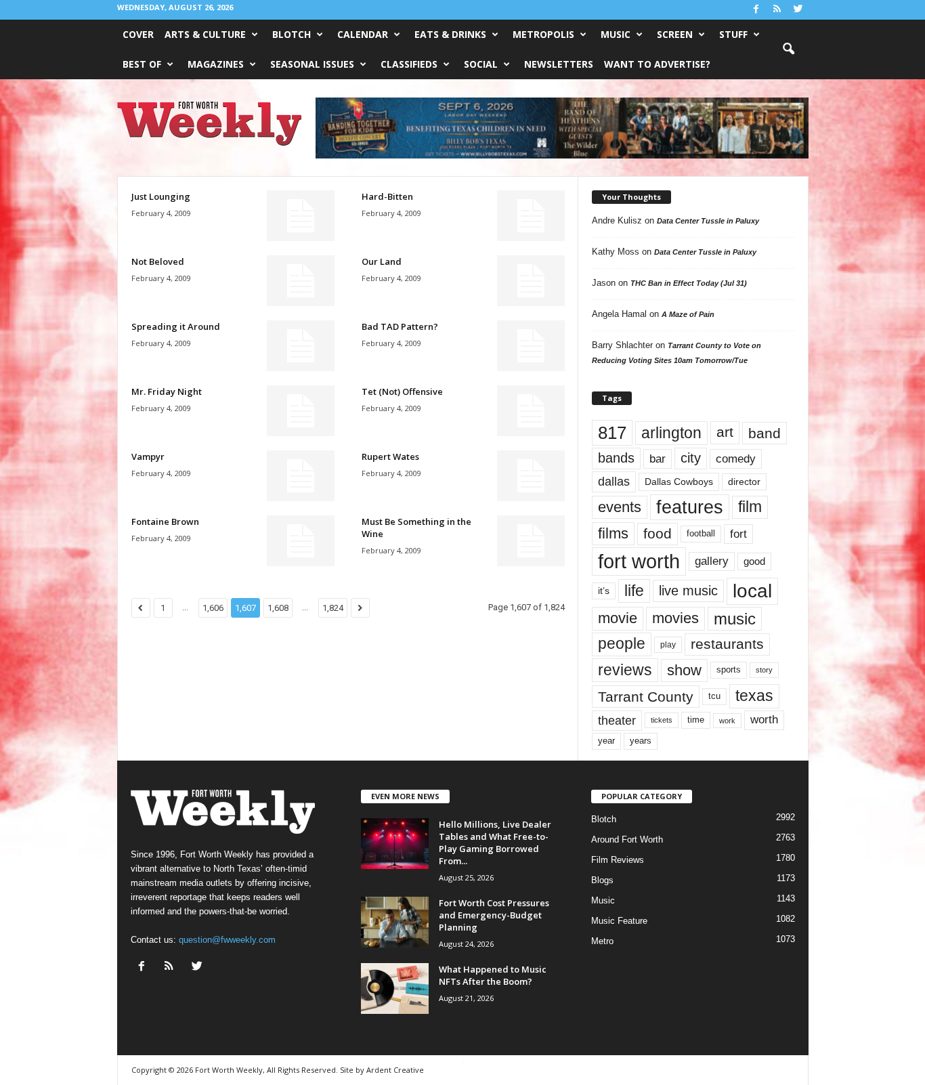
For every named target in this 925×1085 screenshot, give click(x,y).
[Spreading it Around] (301, 345)
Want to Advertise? (657, 64)
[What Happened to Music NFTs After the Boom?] (395, 988)
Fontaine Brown (165, 521)
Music (615, 34)
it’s (603, 591)
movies (675, 618)
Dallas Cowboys (679, 481)
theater (617, 720)
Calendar (362, 34)
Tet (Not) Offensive (402, 391)
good (754, 561)
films (613, 533)
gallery (712, 561)
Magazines (216, 64)
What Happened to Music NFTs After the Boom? (492, 975)
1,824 (332, 608)
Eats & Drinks (450, 34)
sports (728, 670)
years (640, 741)
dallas (614, 481)
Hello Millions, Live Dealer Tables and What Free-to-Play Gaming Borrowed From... (495, 842)
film (750, 506)
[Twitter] (798, 10)
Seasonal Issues (312, 64)
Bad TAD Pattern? (400, 326)
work (727, 721)
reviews (625, 670)
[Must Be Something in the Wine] (531, 540)
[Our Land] (531, 280)
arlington (671, 433)
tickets (661, 720)
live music (688, 590)
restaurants (727, 644)
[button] (788, 49)
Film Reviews (617, 860)
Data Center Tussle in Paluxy (708, 221)
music (735, 619)
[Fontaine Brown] (301, 540)
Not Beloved (157, 261)
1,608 (277, 608)
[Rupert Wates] (531, 475)
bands (616, 457)
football (701, 533)
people (621, 643)
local (752, 590)
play (668, 645)
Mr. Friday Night (166, 391)
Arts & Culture (205, 34)
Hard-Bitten (387, 196)
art (724, 432)
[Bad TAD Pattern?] (531, 345)
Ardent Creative (395, 1070)
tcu (714, 696)
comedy (736, 458)
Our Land (382, 261)
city (691, 457)
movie (617, 618)
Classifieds (409, 64)
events (619, 506)
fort (738, 533)
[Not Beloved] (301, 280)
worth (764, 719)
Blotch (291, 34)
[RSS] (777, 10)
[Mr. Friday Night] (301, 410)
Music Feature (619, 921)
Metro (602, 941)
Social (481, 64)
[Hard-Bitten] (531, 215)
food (657, 534)
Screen (675, 34)
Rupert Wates (390, 456)
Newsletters (558, 64)
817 (612, 433)
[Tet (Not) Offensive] (531, 410)
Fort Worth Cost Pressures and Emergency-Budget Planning (494, 915)
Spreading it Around (175, 326)
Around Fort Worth (627, 839)
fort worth (639, 561)
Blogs (602, 880)
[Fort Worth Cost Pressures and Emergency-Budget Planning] (395, 922)
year (606, 741)
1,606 (212, 608)
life (634, 590)
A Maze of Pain (688, 314)
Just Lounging (160, 196)
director (744, 482)
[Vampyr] (301, 475)
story (764, 670)
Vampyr (148, 456)
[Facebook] (756, 10)
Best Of (142, 64)
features (689, 507)
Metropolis (543, 34)
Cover (138, 34)
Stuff (733, 34)
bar (657, 458)
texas (754, 695)
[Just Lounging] (301, 215)
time (695, 720)
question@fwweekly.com (227, 940)
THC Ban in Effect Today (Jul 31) (688, 283)
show (684, 670)
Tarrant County (645, 696)
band (764, 433)
